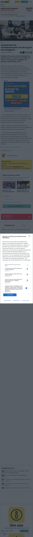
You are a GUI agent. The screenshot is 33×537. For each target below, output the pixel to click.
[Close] (29, 236)
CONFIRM (10, 294)
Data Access (16, 300)
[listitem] (16, 265)
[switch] (27, 269)
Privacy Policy (25, 300)
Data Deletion (7, 300)
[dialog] (16, 268)
